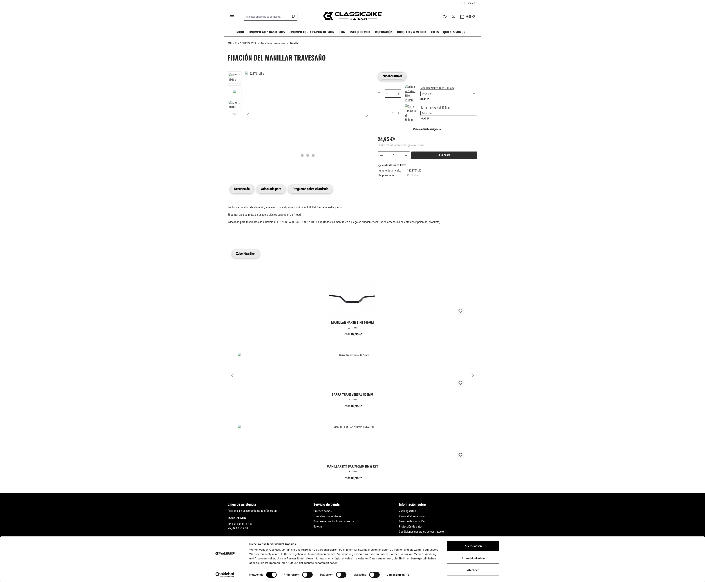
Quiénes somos (322, 511)
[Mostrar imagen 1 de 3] (302, 155)
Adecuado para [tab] (271, 189)
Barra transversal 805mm (435, 107)
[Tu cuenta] (453, 16)
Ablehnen (473, 570)
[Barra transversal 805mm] (410, 113)
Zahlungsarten (407, 511)
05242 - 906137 (237, 518)
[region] (299, 115)
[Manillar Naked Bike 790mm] (410, 93)
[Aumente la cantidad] (406, 155)
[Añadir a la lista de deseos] (460, 311)
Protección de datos (411, 526)
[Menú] (232, 16)
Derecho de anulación (412, 521)
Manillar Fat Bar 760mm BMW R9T (352, 466)
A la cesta (444, 155)
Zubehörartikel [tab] (392, 76)
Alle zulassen (473, 546)
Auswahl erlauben (473, 558)
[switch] (307, 575)
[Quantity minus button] (387, 94)
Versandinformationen (412, 516)
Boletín (317, 526)
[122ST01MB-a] (307, 74)
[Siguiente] (367, 115)
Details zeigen (395, 574)
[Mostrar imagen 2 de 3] (307, 155)
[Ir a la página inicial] (352, 16)
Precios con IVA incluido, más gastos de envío (401, 145)
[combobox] (266, 17)
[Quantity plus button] (398, 94)
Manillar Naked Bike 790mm (437, 88)
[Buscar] (293, 17)
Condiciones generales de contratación (422, 531)
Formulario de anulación (327, 516)
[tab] (242, 188)
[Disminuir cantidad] (381, 155)
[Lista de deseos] (444, 16)
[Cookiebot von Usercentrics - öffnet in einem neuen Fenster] (225, 575)
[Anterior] (248, 115)
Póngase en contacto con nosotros (333, 521)
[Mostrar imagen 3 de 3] (313, 155)
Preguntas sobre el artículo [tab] (310, 189)
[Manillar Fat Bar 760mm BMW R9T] (352, 443)
